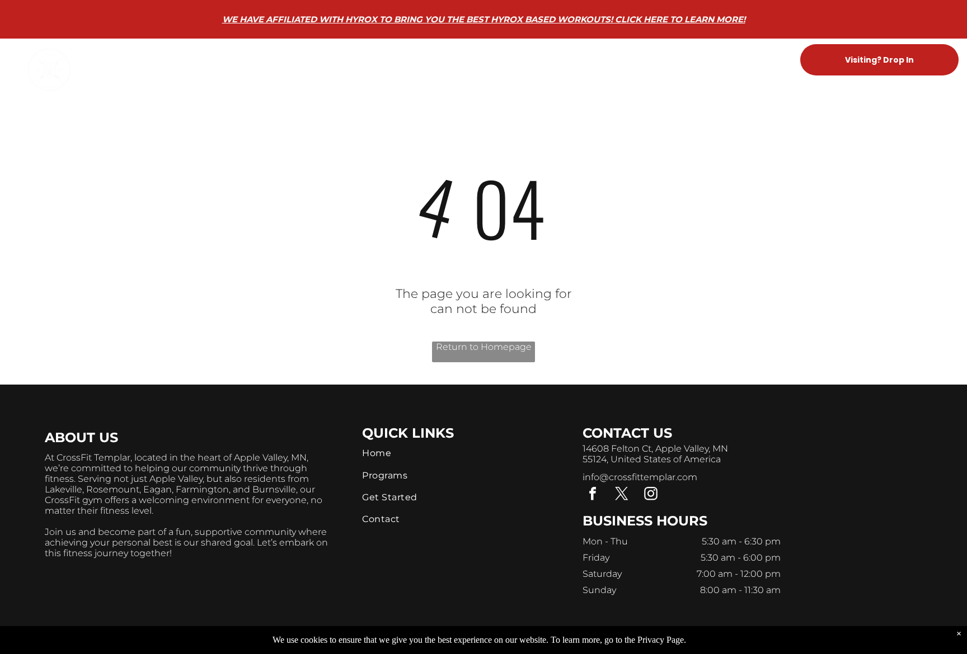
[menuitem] (323, 60)
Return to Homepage (484, 347)
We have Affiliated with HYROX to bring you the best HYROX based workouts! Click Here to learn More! (483, 19)
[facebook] (593, 495)
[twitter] (622, 495)
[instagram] (651, 495)
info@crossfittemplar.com (640, 477)
